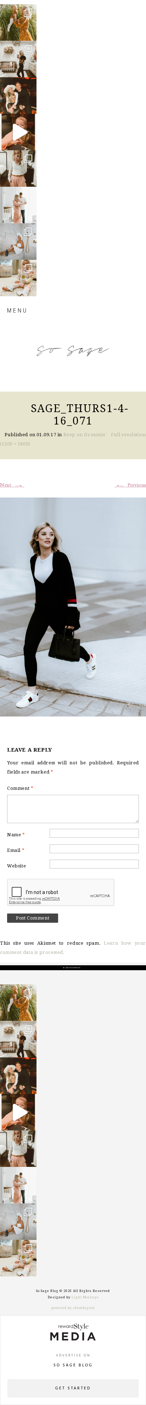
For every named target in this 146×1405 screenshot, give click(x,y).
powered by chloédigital (73, 1308)
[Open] (18, 22)
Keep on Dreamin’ (85, 434)
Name (16, 834)
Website (16, 866)
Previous (130, 485)
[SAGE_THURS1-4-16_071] (73, 605)
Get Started (73, 1388)
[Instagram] (29, 32)
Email (15, 850)
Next (12, 485)
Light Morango (85, 1297)
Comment (20, 788)
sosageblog (17, 10)
